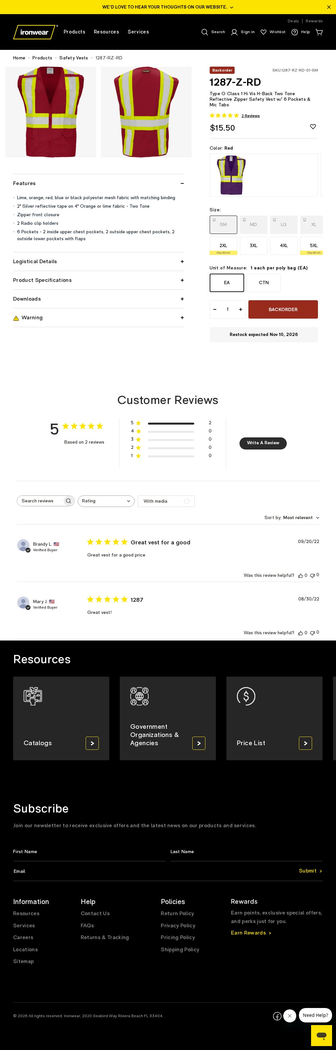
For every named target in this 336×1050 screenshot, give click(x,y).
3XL (253, 245)
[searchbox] (39, 501)
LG (285, 222)
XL (315, 222)
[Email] (168, 871)
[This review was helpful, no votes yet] (300, 575)
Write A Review (263, 443)
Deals (293, 21)
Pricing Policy (178, 937)
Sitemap (23, 961)
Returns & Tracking (105, 937)
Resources (26, 913)
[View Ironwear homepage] (35, 32)
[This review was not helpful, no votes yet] (312, 575)
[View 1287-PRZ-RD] (264, 175)
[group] (61, 718)
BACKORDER (283, 310)
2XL (223, 248)
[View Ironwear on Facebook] (277, 1016)
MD (254, 222)
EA (227, 282)
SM (224, 222)
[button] (319, 32)
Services (24, 925)
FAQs (87, 925)
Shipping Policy (180, 949)
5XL (314, 248)
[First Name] (89, 851)
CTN (264, 282)
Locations (25, 949)
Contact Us (95, 913)
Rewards (314, 21)
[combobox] (106, 501)
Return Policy (177, 913)
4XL (284, 245)
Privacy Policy (178, 925)
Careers (23, 937)
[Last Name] (247, 851)
